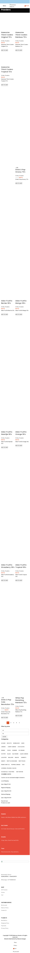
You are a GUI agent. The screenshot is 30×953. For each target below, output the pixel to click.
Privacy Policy (4, 928)
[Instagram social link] (16, 2)
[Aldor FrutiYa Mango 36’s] (22, 242)
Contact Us (4, 910)
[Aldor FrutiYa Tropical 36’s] (22, 506)
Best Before (4, 920)
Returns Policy (4, 907)
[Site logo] (15, 5)
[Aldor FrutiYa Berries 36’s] (8, 242)
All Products (4, 889)
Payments (3, 925)
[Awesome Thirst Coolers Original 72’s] (8, 24)
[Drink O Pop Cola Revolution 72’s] (8, 639)
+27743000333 (11, 879)
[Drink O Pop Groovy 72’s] (22, 109)
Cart (2, 895)
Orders (3, 892)
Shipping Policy (5, 923)
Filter (4, 736)
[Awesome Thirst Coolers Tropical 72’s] (8, 59)
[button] (4, 50)
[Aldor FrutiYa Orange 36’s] (22, 373)
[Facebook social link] (14, 2)
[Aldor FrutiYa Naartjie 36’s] (8, 373)
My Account (4, 905)
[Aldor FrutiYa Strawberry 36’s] (8, 506)
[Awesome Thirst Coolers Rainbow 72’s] (22, 24)
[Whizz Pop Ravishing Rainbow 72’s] (22, 639)
